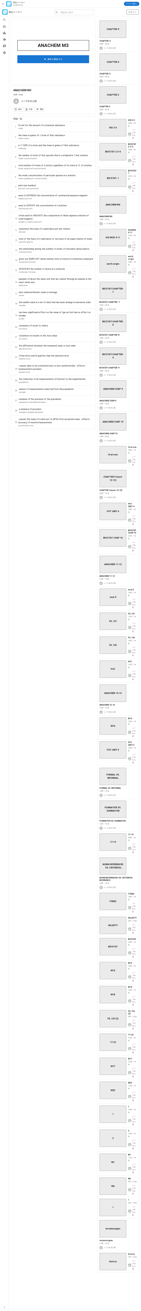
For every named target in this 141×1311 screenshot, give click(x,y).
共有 (31, 109)
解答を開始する (55, 59)
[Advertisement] (118, 1291)
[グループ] (4, 26)
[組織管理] (4, 39)
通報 (42, 109)
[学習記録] (4, 33)
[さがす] (4, 19)
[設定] (4, 52)
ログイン (133, 12)
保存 (20, 109)
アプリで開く (131, 4)
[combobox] (76, 12)
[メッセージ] (4, 46)
